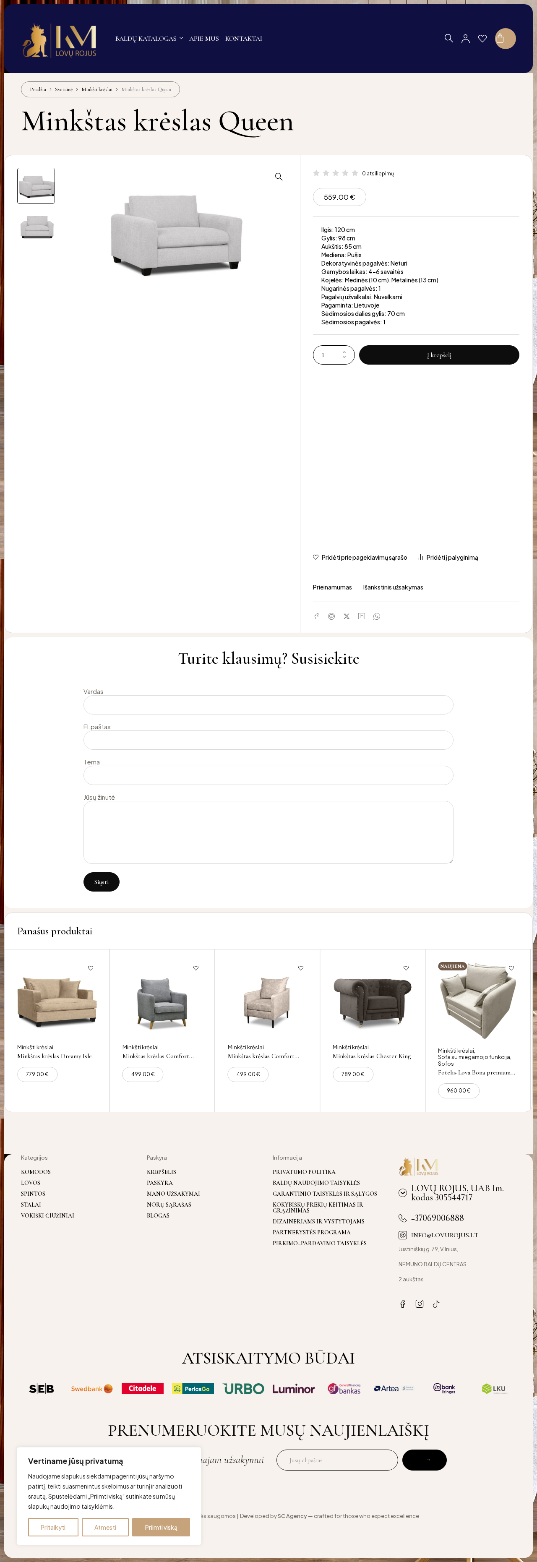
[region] (109, 1496)
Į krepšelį (439, 355)
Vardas (93, 691)
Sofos (446, 1064)
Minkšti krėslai (96, 89)
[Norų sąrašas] (482, 38)
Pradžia (38, 89)
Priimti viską (161, 1527)
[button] (279, 176)
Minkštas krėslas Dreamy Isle (54, 1056)
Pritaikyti (53, 1527)
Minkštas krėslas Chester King (372, 1056)
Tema (91, 762)
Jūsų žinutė (99, 797)
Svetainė (64, 89)
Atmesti (105, 1527)
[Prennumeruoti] (424, 1460)
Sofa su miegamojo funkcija (474, 1057)
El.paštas (97, 726)
